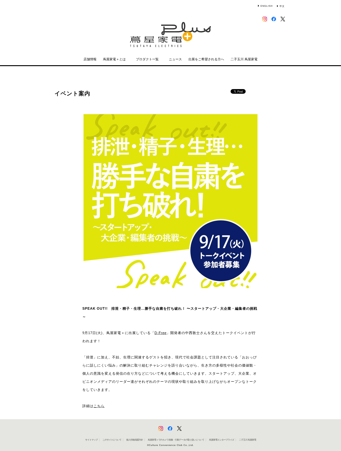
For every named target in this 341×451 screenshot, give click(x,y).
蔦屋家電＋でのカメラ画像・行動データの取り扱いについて (176, 439)
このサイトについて (112, 439)
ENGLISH (267, 6)
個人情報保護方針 (134, 439)
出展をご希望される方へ (206, 59)
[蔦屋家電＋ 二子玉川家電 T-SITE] (170, 37)
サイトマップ (91, 439)
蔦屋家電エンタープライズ (221, 439)
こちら (99, 406)
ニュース (175, 59)
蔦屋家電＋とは (114, 59)
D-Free (160, 333)
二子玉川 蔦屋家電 (244, 59)
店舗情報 (90, 59)
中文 (282, 6)
